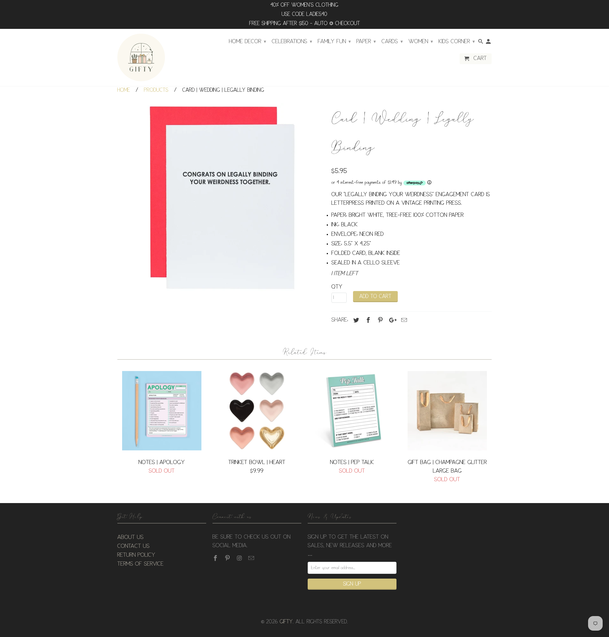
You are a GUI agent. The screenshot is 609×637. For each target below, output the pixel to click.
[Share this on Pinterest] (379, 320)
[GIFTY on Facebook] (216, 558)
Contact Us (133, 546)
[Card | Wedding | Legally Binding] (221, 198)
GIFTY (286, 622)
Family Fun (334, 41)
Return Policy (136, 555)
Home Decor (247, 41)
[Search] (481, 43)
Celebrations (292, 41)
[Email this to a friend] (403, 320)
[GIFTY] (141, 57)
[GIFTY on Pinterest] (228, 558)
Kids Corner (457, 41)
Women (421, 41)
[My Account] (489, 43)
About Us (130, 537)
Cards (392, 41)
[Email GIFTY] (251, 558)
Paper (366, 41)
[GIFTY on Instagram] (240, 558)
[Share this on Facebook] (367, 320)
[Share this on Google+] (391, 320)
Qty (337, 286)
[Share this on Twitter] (355, 320)
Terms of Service (140, 564)
